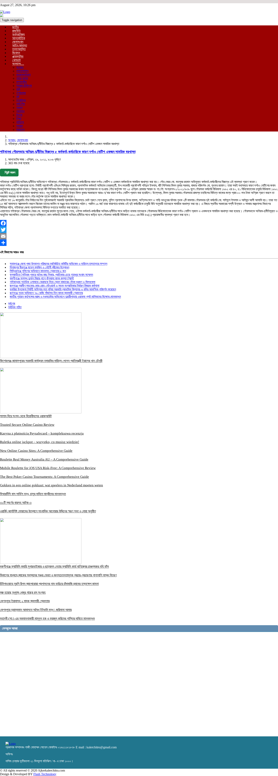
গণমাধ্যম (21, 93)
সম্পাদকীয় (21, 82)
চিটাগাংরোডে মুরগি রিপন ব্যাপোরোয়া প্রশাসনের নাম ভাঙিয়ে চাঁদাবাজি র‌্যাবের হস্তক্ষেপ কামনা (49, 584)
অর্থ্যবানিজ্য (18, 34)
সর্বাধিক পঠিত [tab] (15, 307)
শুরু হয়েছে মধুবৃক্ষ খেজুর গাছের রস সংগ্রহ (23, 592)
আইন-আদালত (19, 45)
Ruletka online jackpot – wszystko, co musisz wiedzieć (39, 442)
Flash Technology (44, 774)
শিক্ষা (18, 118)
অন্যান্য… (18, 63)
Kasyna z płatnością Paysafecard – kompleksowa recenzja (42, 433)
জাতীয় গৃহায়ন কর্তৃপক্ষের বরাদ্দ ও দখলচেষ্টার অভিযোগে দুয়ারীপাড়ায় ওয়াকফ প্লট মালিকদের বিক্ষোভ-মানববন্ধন (65, 296)
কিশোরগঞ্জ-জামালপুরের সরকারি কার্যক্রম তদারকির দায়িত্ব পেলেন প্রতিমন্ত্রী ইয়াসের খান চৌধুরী (51, 361)
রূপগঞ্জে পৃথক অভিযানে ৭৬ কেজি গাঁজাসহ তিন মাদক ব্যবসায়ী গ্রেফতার (46, 293)
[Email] (139, 236)
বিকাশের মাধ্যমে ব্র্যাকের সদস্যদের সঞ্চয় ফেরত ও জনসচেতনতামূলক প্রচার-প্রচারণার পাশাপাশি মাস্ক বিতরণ (58, 575)
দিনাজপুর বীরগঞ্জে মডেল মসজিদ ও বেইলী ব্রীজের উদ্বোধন (39, 267)
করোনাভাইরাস (23, 74)
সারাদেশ (20, 129)
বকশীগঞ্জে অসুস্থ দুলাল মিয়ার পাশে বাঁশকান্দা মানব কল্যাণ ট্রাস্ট (42, 278)
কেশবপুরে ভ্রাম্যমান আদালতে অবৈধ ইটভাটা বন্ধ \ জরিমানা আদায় (36, 610)
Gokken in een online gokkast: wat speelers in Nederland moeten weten (51, 485)
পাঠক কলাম (22, 78)
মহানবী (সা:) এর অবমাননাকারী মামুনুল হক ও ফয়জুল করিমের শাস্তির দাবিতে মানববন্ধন (47, 619)
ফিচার (19, 115)
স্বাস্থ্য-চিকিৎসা (24, 85)
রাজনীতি (16, 31)
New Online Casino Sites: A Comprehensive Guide (36, 451)
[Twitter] (139, 229)
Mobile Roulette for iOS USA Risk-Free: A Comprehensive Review (48, 468)
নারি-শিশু (20, 104)
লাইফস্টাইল (22, 71)
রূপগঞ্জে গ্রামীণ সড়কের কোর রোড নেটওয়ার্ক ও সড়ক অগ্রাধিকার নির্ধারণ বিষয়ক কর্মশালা (54, 285)
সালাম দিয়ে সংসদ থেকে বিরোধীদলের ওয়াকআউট (26, 416)
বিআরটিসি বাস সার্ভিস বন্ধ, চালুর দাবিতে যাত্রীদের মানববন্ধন (33, 494)
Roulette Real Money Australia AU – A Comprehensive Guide (44, 459)
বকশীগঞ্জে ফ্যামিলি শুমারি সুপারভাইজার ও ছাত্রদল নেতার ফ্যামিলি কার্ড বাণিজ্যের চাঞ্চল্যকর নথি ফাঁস (54, 566)
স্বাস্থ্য (19, 126)
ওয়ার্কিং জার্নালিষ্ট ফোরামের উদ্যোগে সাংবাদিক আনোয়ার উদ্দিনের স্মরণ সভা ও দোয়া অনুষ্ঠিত (48, 511)
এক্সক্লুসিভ (17, 56)
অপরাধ (19, 67)
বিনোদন (16, 52)
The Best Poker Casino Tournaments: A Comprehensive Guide (44, 477)
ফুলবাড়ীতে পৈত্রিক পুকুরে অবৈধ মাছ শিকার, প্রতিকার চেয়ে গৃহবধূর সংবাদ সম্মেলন (51, 274)
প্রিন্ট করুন (10, 172)
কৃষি (18, 89)
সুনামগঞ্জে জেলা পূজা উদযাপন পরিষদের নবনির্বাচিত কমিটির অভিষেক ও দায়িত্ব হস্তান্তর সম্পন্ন (58, 263)
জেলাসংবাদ (17, 41)
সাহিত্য (20, 122)
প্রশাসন (20, 111)
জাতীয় (15, 27)
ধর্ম (17, 96)
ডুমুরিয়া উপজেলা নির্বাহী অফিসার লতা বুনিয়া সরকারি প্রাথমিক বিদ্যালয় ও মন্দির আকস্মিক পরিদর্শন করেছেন (63, 289)
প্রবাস (19, 107)
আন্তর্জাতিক (18, 38)
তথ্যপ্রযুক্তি (19, 49)
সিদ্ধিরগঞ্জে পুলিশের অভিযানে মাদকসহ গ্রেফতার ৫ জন (38, 271)
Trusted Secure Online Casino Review (27, 425)
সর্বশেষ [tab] (11, 303)
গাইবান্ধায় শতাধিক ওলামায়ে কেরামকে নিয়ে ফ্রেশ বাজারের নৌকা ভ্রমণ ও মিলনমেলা (52, 282)
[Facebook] (139, 223)
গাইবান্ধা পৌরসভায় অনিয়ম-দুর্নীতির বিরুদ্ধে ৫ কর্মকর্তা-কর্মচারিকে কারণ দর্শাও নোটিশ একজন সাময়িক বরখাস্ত (68, 152)
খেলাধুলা (16, 60)
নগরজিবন (21, 100)
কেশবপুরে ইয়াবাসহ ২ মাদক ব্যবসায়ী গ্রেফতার (25, 601)
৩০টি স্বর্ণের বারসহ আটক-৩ (16, 503)
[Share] (139, 242)
